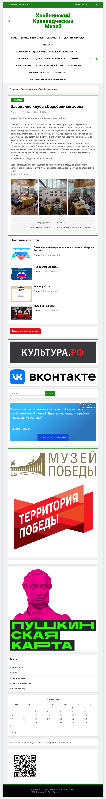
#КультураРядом (19, 174)
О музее (60, 72)
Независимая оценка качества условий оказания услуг (48, 52)
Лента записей (18, 678)
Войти (14, 673)
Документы (53, 38)
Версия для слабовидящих (25, 331)
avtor (15, 112)
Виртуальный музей (32, 38)
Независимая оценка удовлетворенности (41, 58)
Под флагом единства (46, 267)
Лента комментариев (21, 683)
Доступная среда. (74, 38)
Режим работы (82, 5)
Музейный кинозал (44, 306)
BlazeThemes (54, 792)
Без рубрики (17, 100)
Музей (46, 45)
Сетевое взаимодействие (49, 65)
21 (61, 719)
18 (24, 719)
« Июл (13, 733)
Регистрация (17, 667)
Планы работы (23, 65)
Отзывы (73, 58)
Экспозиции (74, 65)
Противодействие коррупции (46, 79)
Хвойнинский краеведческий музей (53, 21)
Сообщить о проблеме (53, 437)
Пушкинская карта (39, 72)
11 (24, 715)
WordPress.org (18, 689)
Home (14, 38)
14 (61, 715)
